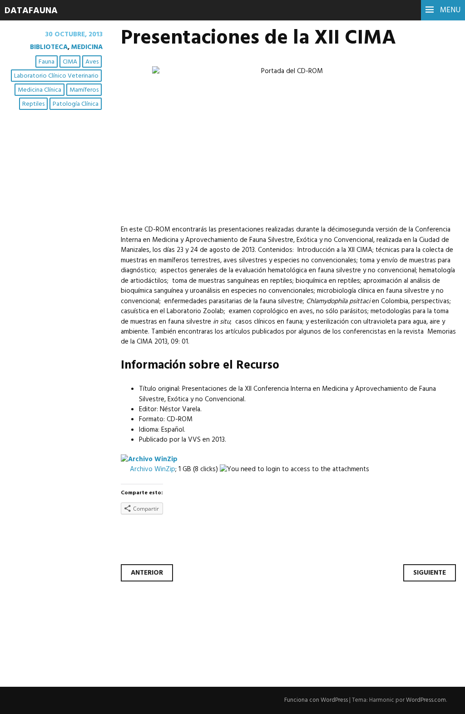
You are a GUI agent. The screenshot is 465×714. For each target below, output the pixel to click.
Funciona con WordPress (316, 700)
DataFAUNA (31, 11)
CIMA (70, 62)
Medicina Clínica (39, 90)
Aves (92, 62)
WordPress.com (426, 700)
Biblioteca (49, 47)
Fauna (46, 62)
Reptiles (33, 104)
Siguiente (429, 572)
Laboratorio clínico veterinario (56, 76)
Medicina (87, 47)
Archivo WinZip (152, 469)
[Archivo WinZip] (149, 459)
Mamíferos (84, 90)
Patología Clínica (76, 104)
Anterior (147, 572)
